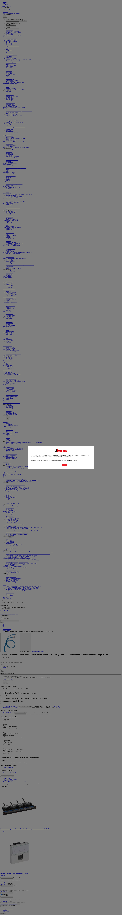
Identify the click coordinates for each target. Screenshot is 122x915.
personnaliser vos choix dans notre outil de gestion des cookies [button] (64, 460)
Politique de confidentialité (43, 457)
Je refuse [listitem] (58, 464)
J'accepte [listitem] (65, 464)
